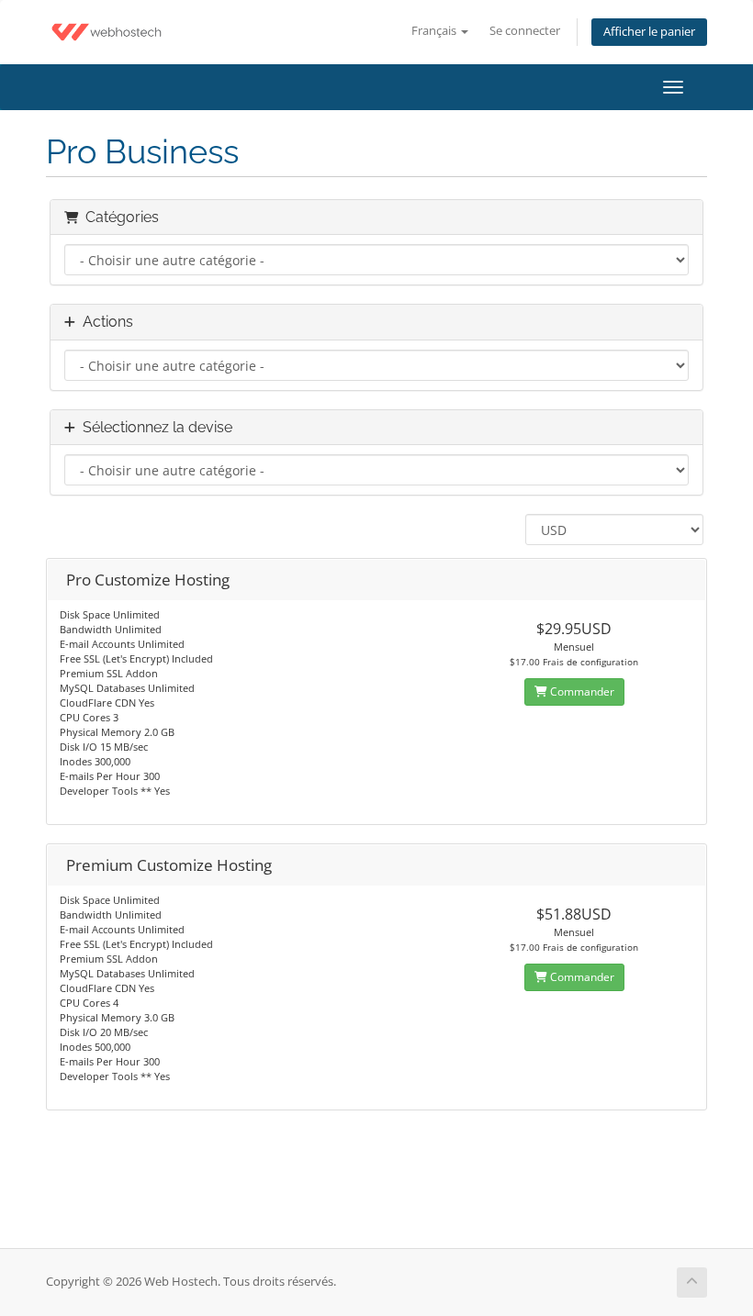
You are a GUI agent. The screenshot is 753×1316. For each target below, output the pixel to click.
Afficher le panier (649, 31)
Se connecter (524, 31)
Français (435, 31)
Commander (580, 691)
